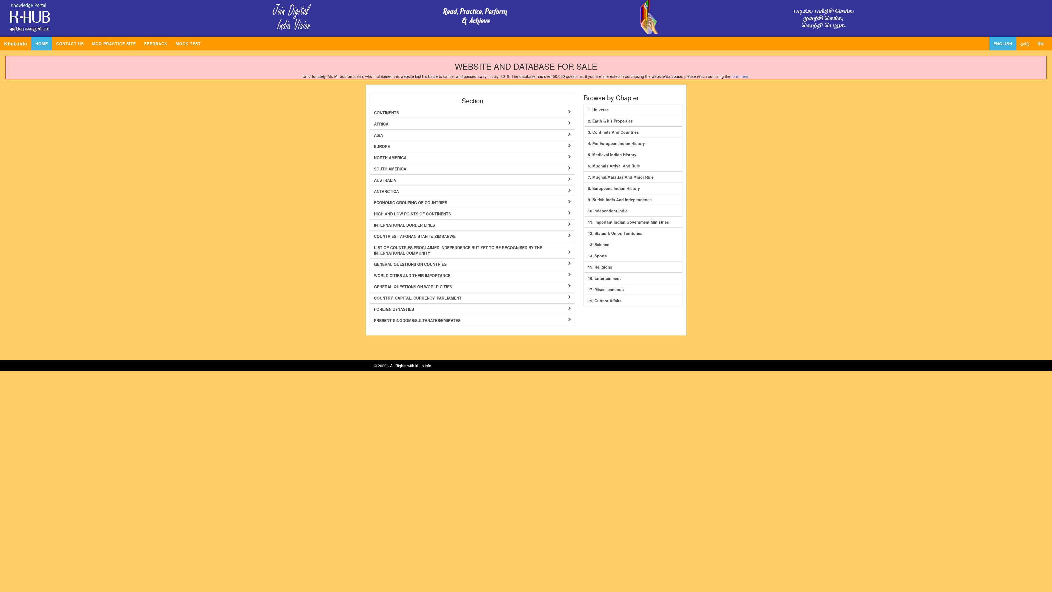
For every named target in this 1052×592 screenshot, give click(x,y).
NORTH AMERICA (390, 157)
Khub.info (15, 43)
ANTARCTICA (386, 191)
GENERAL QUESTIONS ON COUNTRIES (410, 264)
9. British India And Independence (620, 199)
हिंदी (1041, 43)
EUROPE (382, 146)
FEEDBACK (155, 43)
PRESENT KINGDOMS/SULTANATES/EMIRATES (417, 320)
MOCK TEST (188, 43)
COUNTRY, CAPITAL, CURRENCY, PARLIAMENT (418, 298)
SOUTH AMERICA (390, 169)
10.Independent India (608, 211)
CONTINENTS (386, 112)
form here (739, 76)
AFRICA (381, 124)
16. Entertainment (604, 278)
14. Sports (597, 255)
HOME (43, 43)
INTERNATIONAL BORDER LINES (404, 225)
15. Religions (600, 267)
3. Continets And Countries (613, 132)
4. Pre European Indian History (616, 143)
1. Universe (598, 109)
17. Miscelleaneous (606, 289)
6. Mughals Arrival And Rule (614, 166)
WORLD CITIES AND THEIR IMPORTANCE (412, 275)
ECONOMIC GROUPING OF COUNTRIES (410, 202)
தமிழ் (1025, 43)
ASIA (378, 135)
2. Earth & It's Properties (610, 121)
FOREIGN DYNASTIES (394, 309)
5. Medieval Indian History (612, 154)
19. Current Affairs (605, 300)
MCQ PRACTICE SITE (114, 43)
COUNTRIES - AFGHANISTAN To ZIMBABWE (415, 236)
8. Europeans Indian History (614, 188)
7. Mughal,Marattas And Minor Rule (621, 177)
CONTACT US (70, 43)
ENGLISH (1002, 43)
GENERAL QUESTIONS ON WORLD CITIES (413, 286)
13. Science (598, 244)
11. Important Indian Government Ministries (628, 222)
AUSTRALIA (385, 180)
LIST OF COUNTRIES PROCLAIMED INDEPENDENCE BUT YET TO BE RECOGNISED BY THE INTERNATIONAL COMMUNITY (458, 250)
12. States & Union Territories (615, 233)
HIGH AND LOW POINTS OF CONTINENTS (412, 214)
